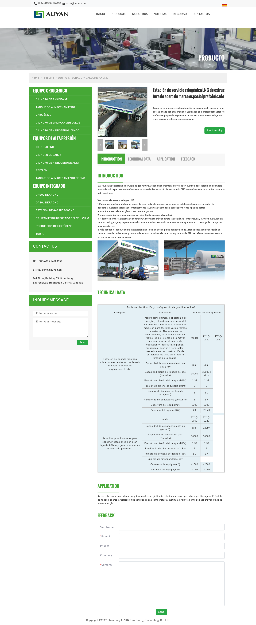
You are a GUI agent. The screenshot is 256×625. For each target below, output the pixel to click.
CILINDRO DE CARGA (48, 155)
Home (35, 77)
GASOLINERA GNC (47, 202)
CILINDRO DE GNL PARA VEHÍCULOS (58, 122)
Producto (48, 77)
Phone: (104, 546)
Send (82, 342)
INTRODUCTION (111, 159)
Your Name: (107, 527)
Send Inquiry (214, 130)
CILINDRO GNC (45, 147)
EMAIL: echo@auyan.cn (47, 269)
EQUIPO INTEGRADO (69, 77)
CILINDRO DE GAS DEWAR (52, 99)
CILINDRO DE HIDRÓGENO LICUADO (57, 130)
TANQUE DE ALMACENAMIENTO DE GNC (60, 178)
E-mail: (105, 536)
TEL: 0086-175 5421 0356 (47, 261)
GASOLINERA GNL (97, 77)
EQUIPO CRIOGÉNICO (50, 90)
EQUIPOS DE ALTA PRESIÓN (54, 138)
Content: (106, 564)
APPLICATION (166, 159)
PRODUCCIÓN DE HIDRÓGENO (54, 226)
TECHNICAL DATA (139, 159)
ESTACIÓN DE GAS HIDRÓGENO (55, 210)
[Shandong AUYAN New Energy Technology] (51, 14)
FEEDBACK (188, 159)
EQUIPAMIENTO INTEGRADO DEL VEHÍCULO (62, 218)
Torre (40, 234)
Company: (106, 555)
